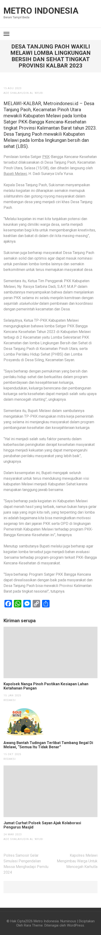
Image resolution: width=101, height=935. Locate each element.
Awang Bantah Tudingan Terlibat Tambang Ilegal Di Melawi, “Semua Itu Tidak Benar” (48, 745)
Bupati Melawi (15, 173)
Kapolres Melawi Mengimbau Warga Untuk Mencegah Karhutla (77, 861)
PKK (46, 157)
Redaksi (10, 700)
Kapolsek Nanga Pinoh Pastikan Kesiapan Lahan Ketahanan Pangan (46, 686)
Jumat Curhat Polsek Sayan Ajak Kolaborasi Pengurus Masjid (42, 825)
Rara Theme (33, 925)
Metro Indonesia (41, 11)
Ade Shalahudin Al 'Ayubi (23, 93)
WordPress (75, 925)
